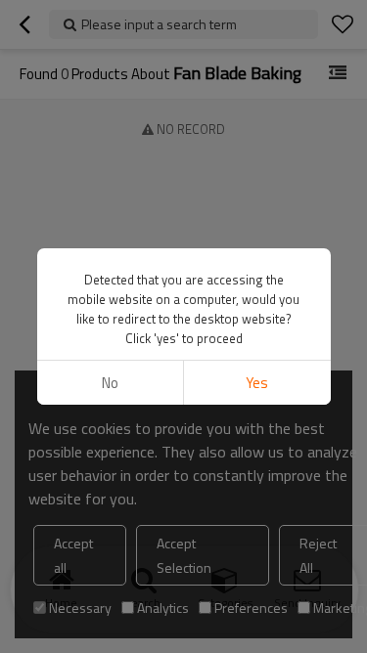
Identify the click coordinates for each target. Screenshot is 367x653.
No (110, 382)
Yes (257, 382)
